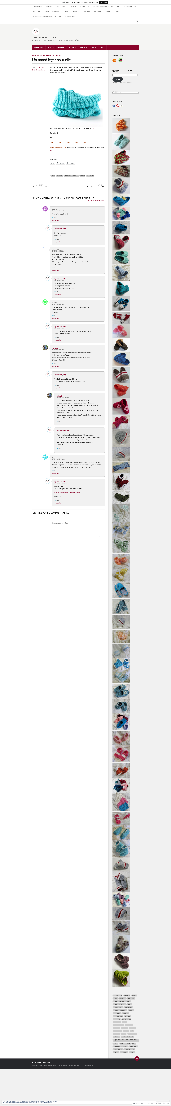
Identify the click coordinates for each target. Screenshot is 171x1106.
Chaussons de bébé (120, 1010)
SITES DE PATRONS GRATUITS (42, 17)
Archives (115, 91)
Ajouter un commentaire (95, 200)
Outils (123, 1033)
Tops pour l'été (129, 1049)
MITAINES (76, 12)
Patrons (60, 175)
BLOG (103, 47)
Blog (53, 175)
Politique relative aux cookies (45, 1102)
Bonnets (122, 998)
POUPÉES (109, 12)
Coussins (125, 1013)
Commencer (103, 2)
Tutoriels (90, 175)
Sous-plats (133, 1046)
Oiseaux (116, 1033)
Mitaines (132, 1028)
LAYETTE (66, 12)
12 (39, 70)
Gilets (124, 1022)
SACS (118, 12)
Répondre (55, 220)
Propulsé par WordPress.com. (42, 1065)
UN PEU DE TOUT (70, 17)
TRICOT (49, 47)
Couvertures (118, 1016)
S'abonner (118, 79)
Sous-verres (118, 1049)
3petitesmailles (60, 229)
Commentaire (97, 536)
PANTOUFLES (98, 12)
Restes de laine (125, 1043)
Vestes (132, 1052)
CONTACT (94, 47)
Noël (132, 1031)
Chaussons (128, 1007)
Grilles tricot (119, 1025)
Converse (117, 1013)
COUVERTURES (116, 7)
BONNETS (49, 7)
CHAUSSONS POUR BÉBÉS (101, 7)
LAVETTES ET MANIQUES (51, 12)
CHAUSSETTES (84, 7)
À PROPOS (83, 47)
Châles (131, 1010)
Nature (125, 1031)
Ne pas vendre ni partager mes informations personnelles (73, 1065)
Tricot (58, 55)
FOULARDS (36, 12)
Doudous (117, 1019)
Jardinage (129, 1025)
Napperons (117, 1031)
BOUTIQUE (72, 47)
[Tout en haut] (136, 1058)
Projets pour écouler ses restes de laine (126, 1040)
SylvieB (55, 348)
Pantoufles (132, 1033)
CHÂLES (73, 7)
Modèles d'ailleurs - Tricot (43, 55)
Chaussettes (118, 1007)
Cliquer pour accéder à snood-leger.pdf (67, 493)
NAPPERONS (86, 12)
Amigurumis (118, 995)
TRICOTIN (57, 17)
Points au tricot (127, 1036)
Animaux (127, 995)
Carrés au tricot (119, 1004)
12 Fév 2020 (39, 67)
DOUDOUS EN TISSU (131, 7)
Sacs (133, 1043)
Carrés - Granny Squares (122, 1001)
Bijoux (134, 995)
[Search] (137, 21)
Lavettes (117, 1028)
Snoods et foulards (71, 175)
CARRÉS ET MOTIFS (61, 7)
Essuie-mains (126, 1019)
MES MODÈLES (39, 47)
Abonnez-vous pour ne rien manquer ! (122, 70)
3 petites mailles (44, 37)
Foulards (117, 1022)
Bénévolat (131, 998)
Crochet (128, 1016)
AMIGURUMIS (37, 7)
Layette (124, 1028)
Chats (129, 1004)
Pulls (116, 1043)
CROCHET (60, 47)
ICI (93, 128)
